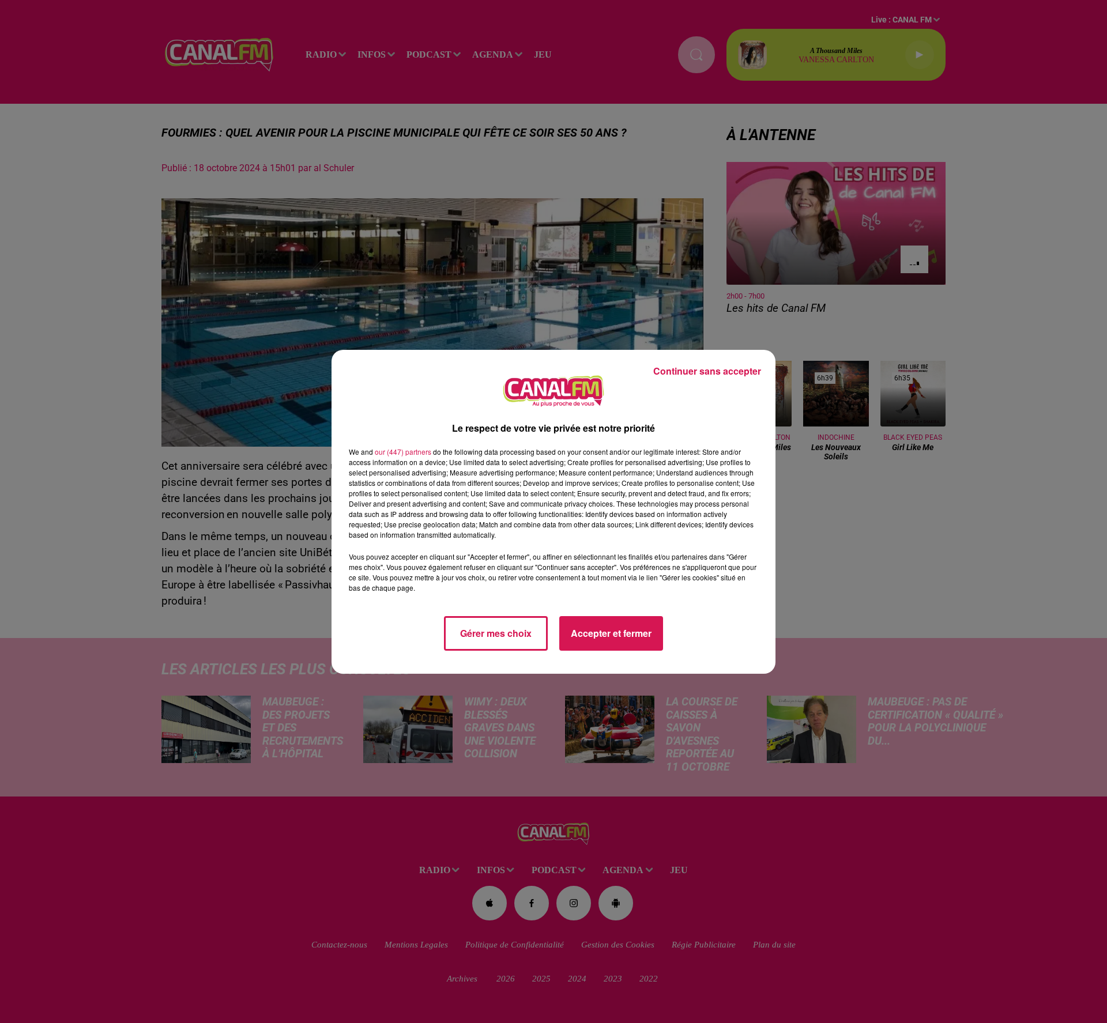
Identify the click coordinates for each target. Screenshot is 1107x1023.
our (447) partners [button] (403, 451)
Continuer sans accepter (707, 371)
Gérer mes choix (496, 633)
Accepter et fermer (611, 633)
